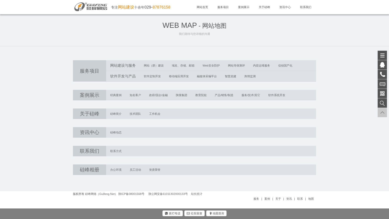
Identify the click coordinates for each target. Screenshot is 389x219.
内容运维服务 (261, 65)
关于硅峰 (264, 7)
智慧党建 (230, 76)
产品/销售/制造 (224, 95)
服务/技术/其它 (251, 95)
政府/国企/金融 (158, 95)
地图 (311, 198)
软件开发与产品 (123, 76)
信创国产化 (285, 65)
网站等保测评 (236, 65)
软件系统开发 (276, 95)
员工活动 (135, 169)
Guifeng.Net (107, 193)
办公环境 (116, 169)
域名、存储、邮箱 (183, 65)
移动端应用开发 (179, 76)
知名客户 (135, 95)
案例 (267, 198)
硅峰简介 (116, 113)
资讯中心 (285, 7)
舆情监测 (250, 76)
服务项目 (223, 7)
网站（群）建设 (154, 65)
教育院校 (201, 95)
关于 (278, 198)
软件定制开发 (152, 76)
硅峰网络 (90, 193)
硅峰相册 (89, 169)
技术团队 (135, 113)
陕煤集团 (181, 95)
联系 (300, 198)
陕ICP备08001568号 (131, 193)
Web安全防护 (211, 65)
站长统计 (196, 193)
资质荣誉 (154, 169)
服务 (256, 198)
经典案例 (116, 95)
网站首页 (202, 7)
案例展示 (243, 7)
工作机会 (154, 113)
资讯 (289, 198)
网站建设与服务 (123, 65)
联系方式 (116, 151)
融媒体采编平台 (207, 76)
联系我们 (305, 7)
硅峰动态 (116, 132)
